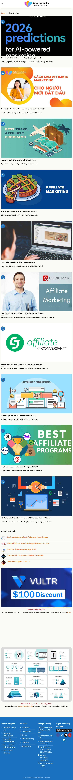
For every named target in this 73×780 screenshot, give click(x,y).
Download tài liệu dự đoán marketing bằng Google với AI (21, 58)
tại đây (69, 612)
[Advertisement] (36, 632)
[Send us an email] (65, 735)
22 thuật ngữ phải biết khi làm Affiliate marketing (18, 416)
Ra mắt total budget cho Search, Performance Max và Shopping (27, 537)
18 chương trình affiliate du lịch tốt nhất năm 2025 (18, 160)
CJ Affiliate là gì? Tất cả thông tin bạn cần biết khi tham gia (21, 364)
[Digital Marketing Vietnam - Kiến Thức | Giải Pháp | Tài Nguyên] (36, 4)
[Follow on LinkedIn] (64, 740)
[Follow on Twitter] (62, 735)
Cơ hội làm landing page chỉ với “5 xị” (18, 561)
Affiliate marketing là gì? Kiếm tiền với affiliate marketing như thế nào (25, 518)
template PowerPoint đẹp (25, 706)
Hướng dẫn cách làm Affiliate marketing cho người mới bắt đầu (23, 109)
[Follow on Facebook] (58, 735)
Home (3, 13)
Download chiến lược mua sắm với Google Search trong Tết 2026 (28, 543)
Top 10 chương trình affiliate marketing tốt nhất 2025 (20, 467)
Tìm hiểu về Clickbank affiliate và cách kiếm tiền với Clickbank (22, 313)
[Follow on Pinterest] (69, 735)
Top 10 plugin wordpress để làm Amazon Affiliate (18, 262)
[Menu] (2, 4)
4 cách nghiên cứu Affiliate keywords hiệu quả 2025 (19, 211)
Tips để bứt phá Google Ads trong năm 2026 (21, 549)
